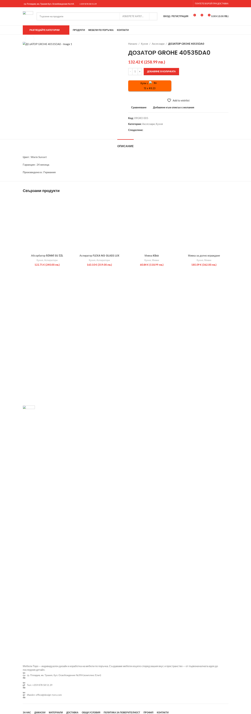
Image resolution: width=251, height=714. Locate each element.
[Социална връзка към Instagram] (185, 3)
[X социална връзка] (149, 130)
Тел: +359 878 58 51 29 (39, 684)
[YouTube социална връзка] (189, 3)
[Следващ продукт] (226, 44)
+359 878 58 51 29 (88, 4)
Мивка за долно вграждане (204, 255)
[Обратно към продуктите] (222, 44)
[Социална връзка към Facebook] (181, 3)
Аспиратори (51, 260)
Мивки (155, 260)
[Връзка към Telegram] (162, 130)
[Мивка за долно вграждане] (204, 224)
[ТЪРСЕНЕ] (153, 16)
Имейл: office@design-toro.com (44, 694)
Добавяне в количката (161, 71)
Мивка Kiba (152, 255)
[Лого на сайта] (28, 15)
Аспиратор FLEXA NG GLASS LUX (99, 255)
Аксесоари (158, 43)
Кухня (144, 43)
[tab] (125, 144)
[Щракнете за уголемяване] (29, 39)
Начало (132, 43)
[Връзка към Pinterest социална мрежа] (153, 130)
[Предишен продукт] (218, 44)
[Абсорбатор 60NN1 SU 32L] (47, 224)
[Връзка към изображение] (29, 534)
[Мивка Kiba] (151, 224)
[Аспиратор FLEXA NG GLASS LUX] (99, 224)
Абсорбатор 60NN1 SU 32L (47, 255)
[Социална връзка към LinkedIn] (158, 130)
